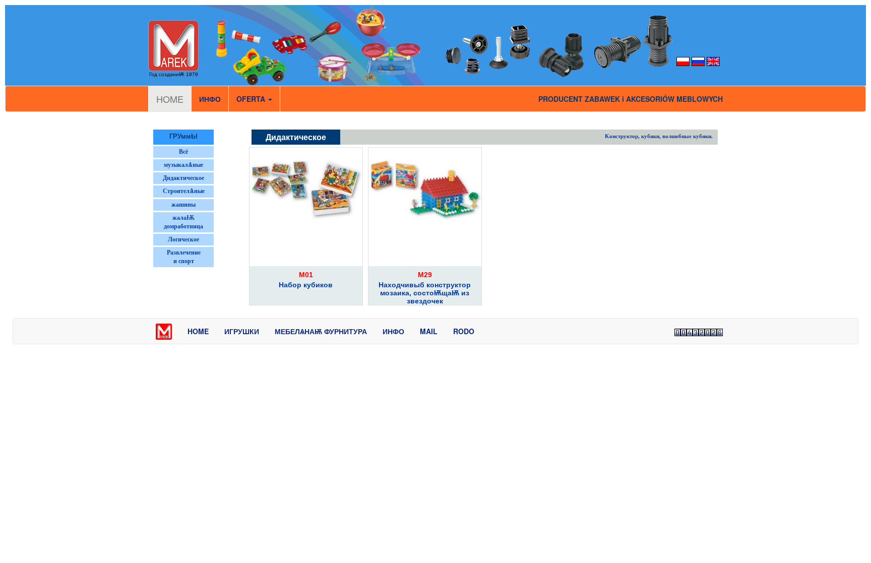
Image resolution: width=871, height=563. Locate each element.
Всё (183, 151)
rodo (463, 331)
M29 (425, 275)
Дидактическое (183, 177)
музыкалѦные (183, 164)
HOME (169, 98)
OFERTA (251, 99)
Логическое (183, 239)
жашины (183, 204)
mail (429, 331)
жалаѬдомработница (183, 222)
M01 (306, 275)
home (198, 331)
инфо (210, 99)
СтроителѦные (184, 191)
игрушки (241, 331)
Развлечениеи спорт (184, 257)
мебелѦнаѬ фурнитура (321, 331)
